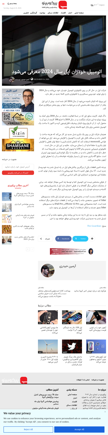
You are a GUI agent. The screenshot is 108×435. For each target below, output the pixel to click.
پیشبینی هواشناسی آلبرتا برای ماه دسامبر (24, 205)
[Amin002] (18, 100)
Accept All (79, 429)
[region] (54, 422)
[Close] (105, 411)
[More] (92, 239)
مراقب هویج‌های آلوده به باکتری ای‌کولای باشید (23, 227)
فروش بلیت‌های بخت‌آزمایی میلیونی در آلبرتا (25, 216)
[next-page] (28, 249)
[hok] (18, 118)
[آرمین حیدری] (12, 79)
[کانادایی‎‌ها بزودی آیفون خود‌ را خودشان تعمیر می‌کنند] (48, 317)
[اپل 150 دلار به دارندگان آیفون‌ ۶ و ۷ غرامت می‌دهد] (72, 317)
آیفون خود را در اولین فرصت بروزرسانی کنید (97, 329)
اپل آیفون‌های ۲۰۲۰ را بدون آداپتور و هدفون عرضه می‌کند (97, 359)
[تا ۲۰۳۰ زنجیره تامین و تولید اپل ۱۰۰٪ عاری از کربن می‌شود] (48, 346)
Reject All (28, 429)
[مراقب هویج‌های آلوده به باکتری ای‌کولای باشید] (7, 229)
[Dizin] (18, 132)
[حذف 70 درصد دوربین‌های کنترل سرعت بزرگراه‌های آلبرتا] (7, 196)
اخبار (40, 323)
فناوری (65, 323)
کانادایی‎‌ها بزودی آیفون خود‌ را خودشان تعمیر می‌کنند (49, 330)
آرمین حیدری (25, 79)
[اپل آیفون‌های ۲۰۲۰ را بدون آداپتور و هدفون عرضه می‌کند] (96, 346)
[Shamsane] (18, 145)
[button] (12, 3)
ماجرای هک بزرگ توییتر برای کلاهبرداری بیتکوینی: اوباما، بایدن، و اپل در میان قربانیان (72, 360)
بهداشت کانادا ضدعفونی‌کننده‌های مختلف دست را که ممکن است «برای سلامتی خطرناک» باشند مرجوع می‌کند (54, 293)
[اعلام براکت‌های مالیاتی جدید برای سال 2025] (7, 240)
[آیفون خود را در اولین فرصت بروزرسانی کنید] (96, 317)
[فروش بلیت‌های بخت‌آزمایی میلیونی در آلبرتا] (7, 218)
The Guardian (94, 226)
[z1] (72, 251)
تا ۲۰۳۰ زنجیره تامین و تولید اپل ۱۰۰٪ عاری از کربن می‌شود (49, 359)
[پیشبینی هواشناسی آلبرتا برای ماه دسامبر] (7, 207)
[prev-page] (32, 249)
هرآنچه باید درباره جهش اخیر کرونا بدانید (90, 291)
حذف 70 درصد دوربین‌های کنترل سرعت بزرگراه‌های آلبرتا (24, 194)
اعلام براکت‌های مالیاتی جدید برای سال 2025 (24, 238)
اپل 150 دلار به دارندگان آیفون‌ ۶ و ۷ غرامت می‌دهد (72, 330)
